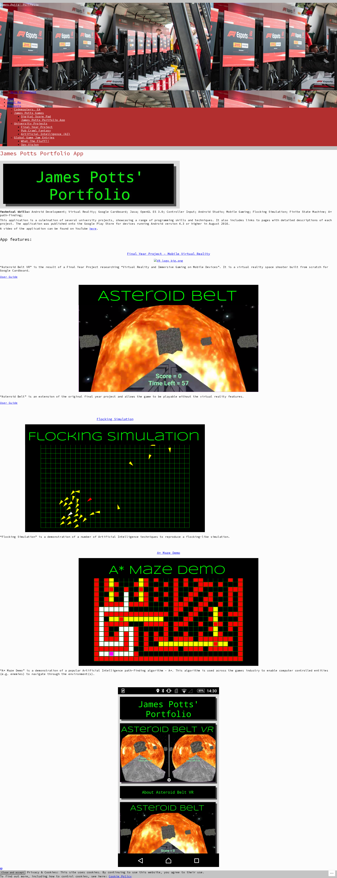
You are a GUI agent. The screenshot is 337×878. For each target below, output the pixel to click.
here (93, 228)
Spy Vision (30, 144)
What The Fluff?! (35, 141)
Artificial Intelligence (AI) (45, 134)
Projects (14, 106)
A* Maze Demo (168, 553)
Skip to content (23, 92)
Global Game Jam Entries (34, 137)
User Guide (9, 277)
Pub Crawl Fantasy (36, 130)
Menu (4, 92)
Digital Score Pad (36, 116)
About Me (14, 102)
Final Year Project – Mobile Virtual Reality (168, 254)
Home (10, 99)
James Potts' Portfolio (19, 4)
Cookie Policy (120, 876)
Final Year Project (37, 127)
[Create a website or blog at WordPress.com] (1, 868)
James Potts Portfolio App (43, 120)
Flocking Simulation (115, 419)
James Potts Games (29, 113)
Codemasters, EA (27, 109)
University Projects (30, 123)
